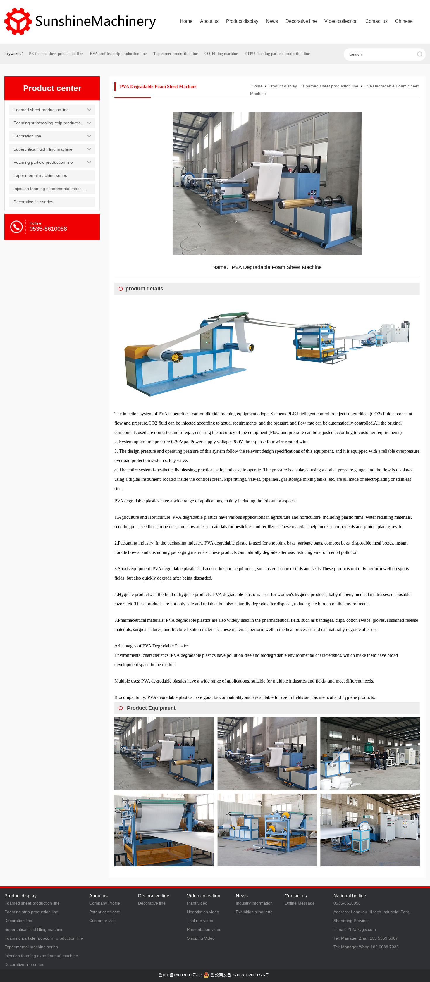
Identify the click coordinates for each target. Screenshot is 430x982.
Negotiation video (203, 911)
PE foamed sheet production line (56, 53)
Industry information (254, 903)
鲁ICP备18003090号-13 (180, 975)
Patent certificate (104, 911)
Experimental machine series (31, 947)
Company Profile (104, 903)
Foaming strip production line (31, 911)
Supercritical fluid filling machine (33, 929)
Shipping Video (201, 938)
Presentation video (204, 929)
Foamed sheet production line (331, 86)
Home (257, 86)
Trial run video (200, 920)
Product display (282, 86)
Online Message (300, 903)
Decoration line (18, 920)
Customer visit (102, 920)
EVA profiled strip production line (118, 53)
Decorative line (152, 903)
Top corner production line (175, 53)
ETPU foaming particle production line (277, 53)
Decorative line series (24, 964)
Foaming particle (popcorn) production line (43, 938)
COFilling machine (221, 53)
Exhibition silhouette (254, 911)
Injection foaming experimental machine (41, 955)
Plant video (197, 903)
